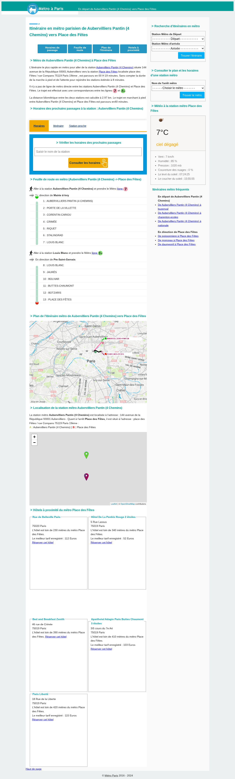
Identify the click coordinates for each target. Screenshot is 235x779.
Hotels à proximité (133, 49)
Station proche (77, 125)
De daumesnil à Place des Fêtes (177, 244)
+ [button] (34, 437)
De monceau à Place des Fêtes (176, 240)
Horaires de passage (52, 49)
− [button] (34, 442)
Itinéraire (58, 125)
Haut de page (33, 768)
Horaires (39, 125)
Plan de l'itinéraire (106, 49)
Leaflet (114, 503)
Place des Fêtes (108, 71)
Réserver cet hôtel (42, 542)
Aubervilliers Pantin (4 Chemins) (114, 67)
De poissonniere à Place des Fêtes (178, 236)
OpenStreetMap (128, 503)
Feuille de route (80, 49)
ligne (120, 188)
